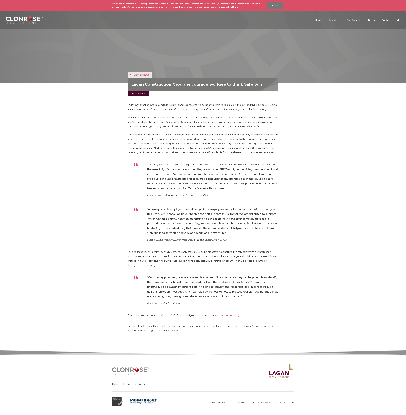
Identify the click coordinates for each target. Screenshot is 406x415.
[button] (398, 20)
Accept (275, 5)
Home (115, 384)
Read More (233, 7)
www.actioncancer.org (227, 315)
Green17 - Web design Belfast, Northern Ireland (273, 402)
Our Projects (129, 384)
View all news (141, 74)
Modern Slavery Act (239, 402)
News (141, 384)
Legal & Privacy (219, 402)
